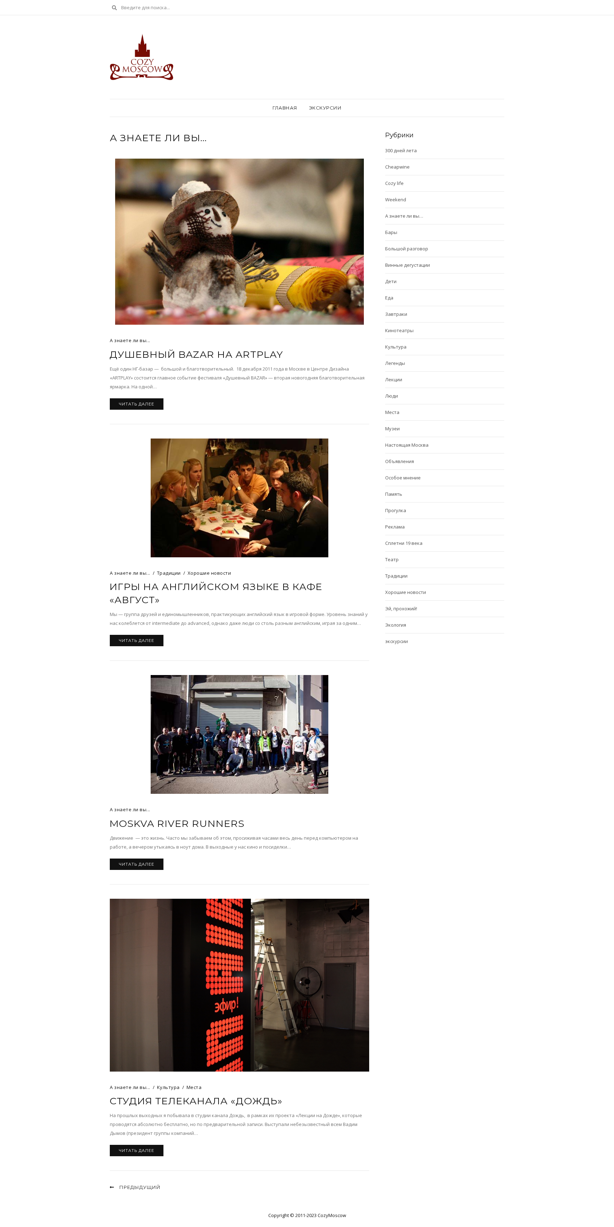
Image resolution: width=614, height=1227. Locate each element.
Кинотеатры (399, 330)
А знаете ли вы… (404, 216)
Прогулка (395, 510)
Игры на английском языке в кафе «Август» (215, 593)
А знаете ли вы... (130, 340)
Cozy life (394, 183)
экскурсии (396, 641)
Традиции (169, 573)
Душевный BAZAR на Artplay (196, 354)
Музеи (392, 428)
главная (285, 108)
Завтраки (396, 314)
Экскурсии (325, 108)
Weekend (395, 199)
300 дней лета (401, 150)
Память (393, 494)
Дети (391, 281)
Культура (168, 1087)
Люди (391, 396)
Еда (389, 297)
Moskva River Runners (176, 823)
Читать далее (136, 404)
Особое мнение (403, 477)
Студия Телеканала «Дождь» (195, 1101)
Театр (392, 559)
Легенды (395, 363)
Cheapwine (397, 167)
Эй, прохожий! (401, 608)
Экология (395, 625)
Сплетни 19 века (403, 543)
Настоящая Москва (407, 445)
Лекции (393, 379)
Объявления (399, 461)
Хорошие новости (209, 573)
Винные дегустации (407, 265)
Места (194, 1087)
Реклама (395, 527)
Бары (391, 232)
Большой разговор (406, 248)
